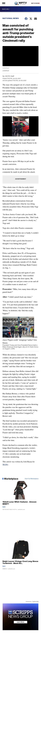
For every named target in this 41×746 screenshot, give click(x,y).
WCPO (5, 464)
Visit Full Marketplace (31, 478)
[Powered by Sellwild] (35, 601)
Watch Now (35, 3)
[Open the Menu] (3, 3)
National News (11, 18)
